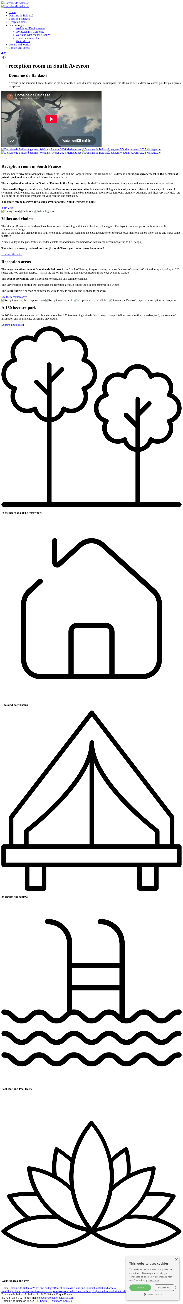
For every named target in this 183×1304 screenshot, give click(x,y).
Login (43, 1300)
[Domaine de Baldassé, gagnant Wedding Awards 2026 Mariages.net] (41, 149)
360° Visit (7, 207)
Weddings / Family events (30, 28)
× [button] (176, 1259)
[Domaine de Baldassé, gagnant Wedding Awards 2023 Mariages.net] (121, 152)
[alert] (152, 1278)
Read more (154, 1280)
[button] (152, 1294)
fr (2, 57)
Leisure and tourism (20, 44)
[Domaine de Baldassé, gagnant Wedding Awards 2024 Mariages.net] (41, 152)
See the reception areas (14, 296)
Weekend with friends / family (33, 34)
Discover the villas (11, 254)
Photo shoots (23, 41)
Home (12, 12)
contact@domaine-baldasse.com (55, 1297)
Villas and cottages (19, 18)
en (5, 57)
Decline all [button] (164, 1287)
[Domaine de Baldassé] (15, 2)
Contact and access (19, 47)
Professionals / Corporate (30, 31)
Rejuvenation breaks (27, 38)
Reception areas (17, 21)
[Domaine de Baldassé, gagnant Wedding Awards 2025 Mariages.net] (121, 149)
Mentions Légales (62, 1300)
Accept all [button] (140, 1287)
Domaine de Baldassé (21, 15)
